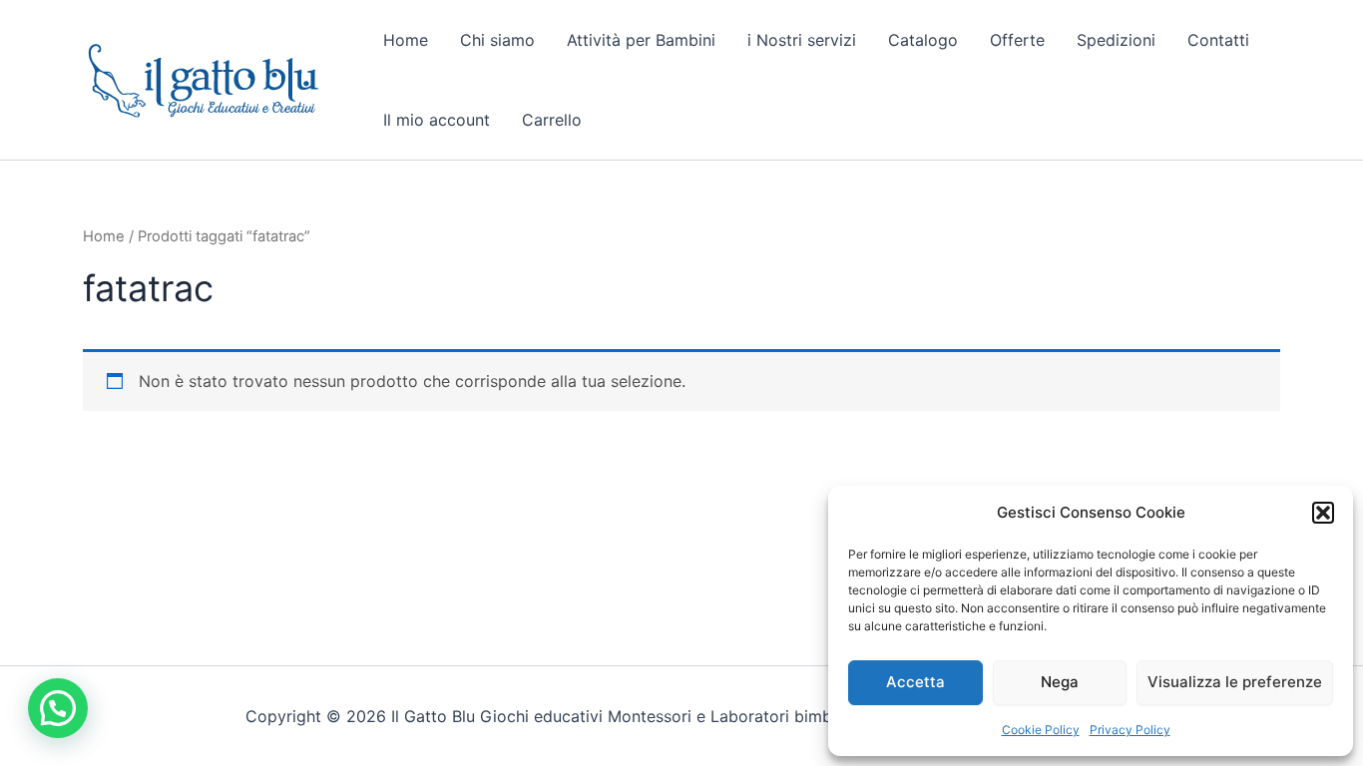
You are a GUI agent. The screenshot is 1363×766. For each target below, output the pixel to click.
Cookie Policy (1041, 729)
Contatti (1218, 40)
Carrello (552, 120)
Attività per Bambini (641, 40)
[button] (1323, 513)
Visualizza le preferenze (1234, 681)
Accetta (915, 681)
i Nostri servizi (801, 40)
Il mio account (436, 120)
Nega (1060, 681)
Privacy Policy (1130, 729)
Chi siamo (497, 40)
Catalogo (923, 40)
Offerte (1017, 40)
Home (405, 40)
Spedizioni (1116, 40)
